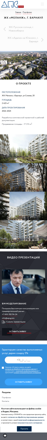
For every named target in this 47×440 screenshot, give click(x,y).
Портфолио (27, 12)
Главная (18, 12)
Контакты (5, 401)
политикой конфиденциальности (27, 371)
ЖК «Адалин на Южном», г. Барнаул (23, 39)
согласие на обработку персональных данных (20, 369)
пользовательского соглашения (29, 423)
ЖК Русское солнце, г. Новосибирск (21, 29)
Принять (24, 428)
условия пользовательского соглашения (27, 373)
